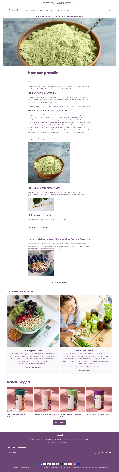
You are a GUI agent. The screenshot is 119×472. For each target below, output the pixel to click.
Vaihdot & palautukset (70, 439)
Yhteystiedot (60, 469)
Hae (58, 442)
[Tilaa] (37, 453)
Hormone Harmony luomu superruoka (46, 414)
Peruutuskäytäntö (103, 467)
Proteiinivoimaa (96, 366)
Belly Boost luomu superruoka (17, 414)
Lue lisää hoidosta (32, 368)
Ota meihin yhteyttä (35, 439)
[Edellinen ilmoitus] (39, 3)
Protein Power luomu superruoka (97, 414)
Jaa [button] (31, 81)
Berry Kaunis (33, 364)
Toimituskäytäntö (76, 467)
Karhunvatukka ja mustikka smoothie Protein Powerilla (59, 239)
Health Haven (74, 366)
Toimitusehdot (48, 439)
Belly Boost (43, 364)
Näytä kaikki (59, 422)
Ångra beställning (66, 442)
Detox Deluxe (23, 364)
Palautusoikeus (85, 439)
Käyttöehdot (51, 442)
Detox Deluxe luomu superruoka (71, 414)
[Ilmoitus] (80, 3)
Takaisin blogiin (60, 282)
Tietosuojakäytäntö (56, 467)
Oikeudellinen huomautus (90, 467)
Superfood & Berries (20, 467)
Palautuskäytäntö (45, 467)
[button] (60, 10)
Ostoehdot (58, 439)
